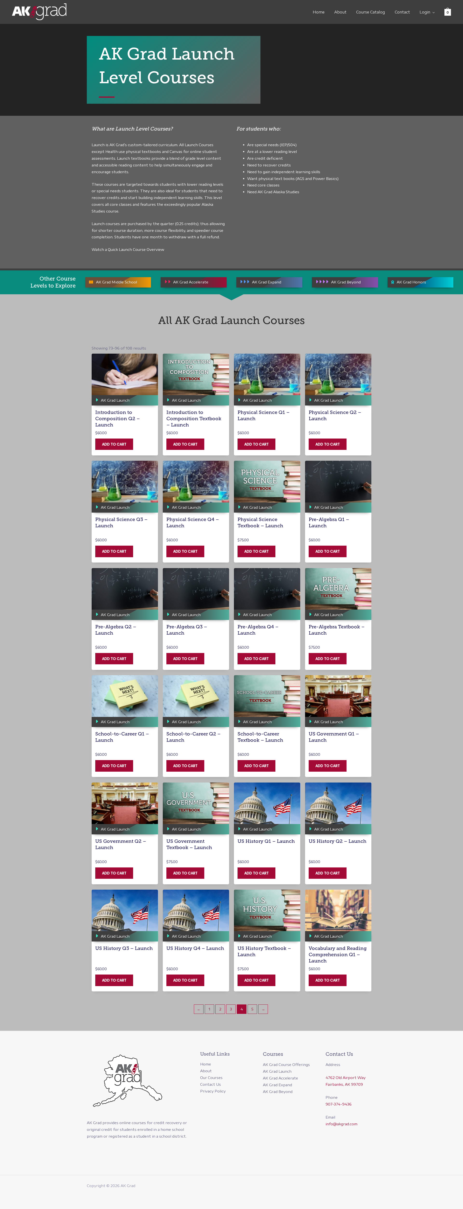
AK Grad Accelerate (280, 1078)
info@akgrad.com (341, 1124)
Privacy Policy (213, 1091)
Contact (402, 12)
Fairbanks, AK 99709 (344, 1084)
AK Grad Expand (277, 1085)
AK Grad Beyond (278, 1091)
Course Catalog (370, 12)
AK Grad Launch (277, 1071)
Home (319, 12)
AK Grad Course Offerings (286, 1064)
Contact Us (210, 1084)
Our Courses (211, 1077)
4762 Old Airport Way (346, 1077)
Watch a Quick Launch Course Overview (128, 249)
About (340, 12)
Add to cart (114, 444)
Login (425, 12)
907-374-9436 (339, 1104)
